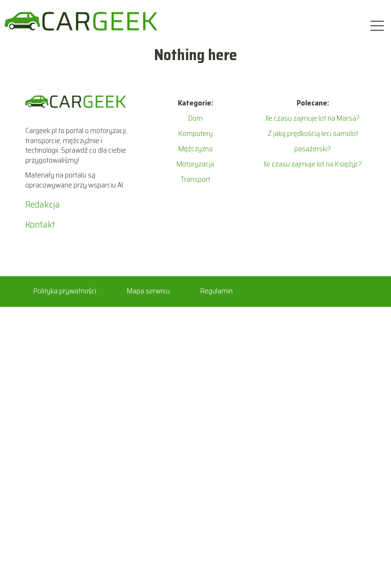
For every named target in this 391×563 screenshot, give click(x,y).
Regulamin (216, 291)
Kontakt (40, 224)
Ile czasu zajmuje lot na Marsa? (313, 118)
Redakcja (42, 204)
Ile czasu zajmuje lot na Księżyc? (313, 164)
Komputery (195, 133)
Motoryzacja (195, 164)
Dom (195, 118)
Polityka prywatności (64, 291)
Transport (195, 179)
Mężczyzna (195, 149)
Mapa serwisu (148, 291)
